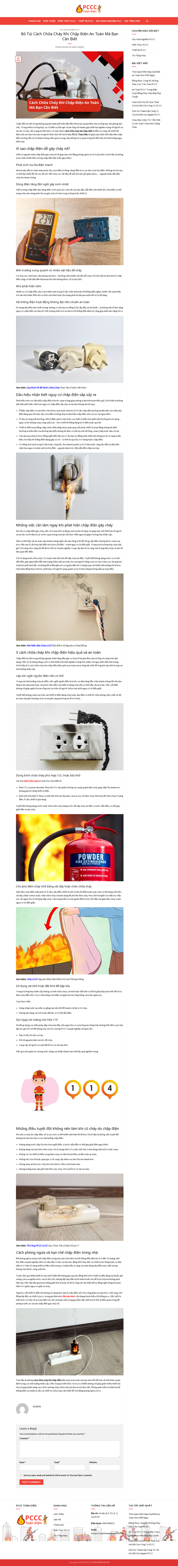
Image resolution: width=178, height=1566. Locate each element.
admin (81, 47)
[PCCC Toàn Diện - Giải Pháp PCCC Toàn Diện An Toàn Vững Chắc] (89, 8)
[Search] (147, 21)
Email (57, 1462)
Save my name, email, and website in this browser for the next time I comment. (58, 1475)
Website (93, 1462)
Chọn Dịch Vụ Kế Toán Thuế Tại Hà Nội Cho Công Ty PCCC (147, 104)
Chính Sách (59, 1524)
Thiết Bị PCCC (85, 21)
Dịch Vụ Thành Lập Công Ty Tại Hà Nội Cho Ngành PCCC (146, 113)
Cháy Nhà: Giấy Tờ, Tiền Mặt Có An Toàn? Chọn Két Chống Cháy (146, 123)
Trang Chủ (34, 21)
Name (22, 1462)
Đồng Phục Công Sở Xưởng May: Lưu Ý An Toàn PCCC (145, 82)
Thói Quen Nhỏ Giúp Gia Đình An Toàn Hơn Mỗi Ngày (146, 73)
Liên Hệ (57, 1519)
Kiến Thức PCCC (67, 21)
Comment (24, 1438)
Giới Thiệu (49, 21)
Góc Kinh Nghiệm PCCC (109, 21)
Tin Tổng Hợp (132, 21)
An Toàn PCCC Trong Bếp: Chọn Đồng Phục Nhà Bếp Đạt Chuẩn (146, 93)
